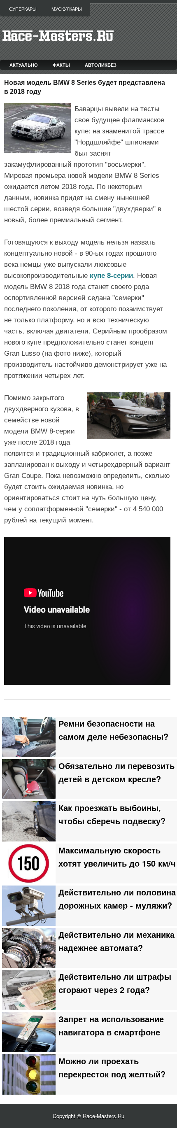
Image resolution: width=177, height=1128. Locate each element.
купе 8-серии (111, 276)
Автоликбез (100, 65)
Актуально (23, 65)
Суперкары (23, 9)
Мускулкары (66, 9)
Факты (61, 65)
